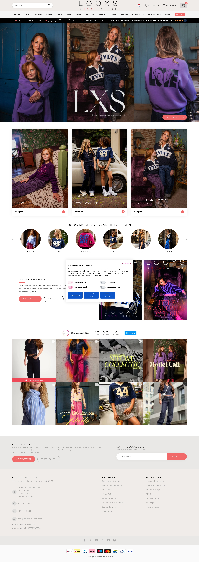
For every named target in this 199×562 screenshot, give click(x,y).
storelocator (107, 511)
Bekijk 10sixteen (30, 299)
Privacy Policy (107, 494)
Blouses (38, 14)
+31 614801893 (24, 511)
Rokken (113, 14)
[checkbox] (70, 282)
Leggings (90, 14)
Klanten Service (109, 507)
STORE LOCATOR (49, 459)
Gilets (59, 14)
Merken (168, 14)
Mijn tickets (151, 494)
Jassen (69, 14)
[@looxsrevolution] (65, 333)
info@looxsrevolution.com (30, 519)
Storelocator (138, 20)
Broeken (49, 14)
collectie (125, 20)
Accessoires (137, 14)
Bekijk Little (54, 299)
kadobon (115, 20)
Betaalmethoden (109, 498)
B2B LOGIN (151, 20)
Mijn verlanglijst (153, 498)
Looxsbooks (153, 14)
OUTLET (180, 14)
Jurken (79, 14)
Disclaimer (106, 490)
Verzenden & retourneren (113, 503)
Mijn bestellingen (154, 490)
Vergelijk (150, 503)
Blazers (27, 14)
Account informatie (155, 481)
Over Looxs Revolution (112, 481)
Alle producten (153, 507)
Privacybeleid (125, 263)
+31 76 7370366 (25, 503)
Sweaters (102, 14)
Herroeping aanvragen (156, 485)
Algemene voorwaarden (112, 485)
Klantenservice (165, 20)
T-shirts (124, 14)
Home (17, 14)
